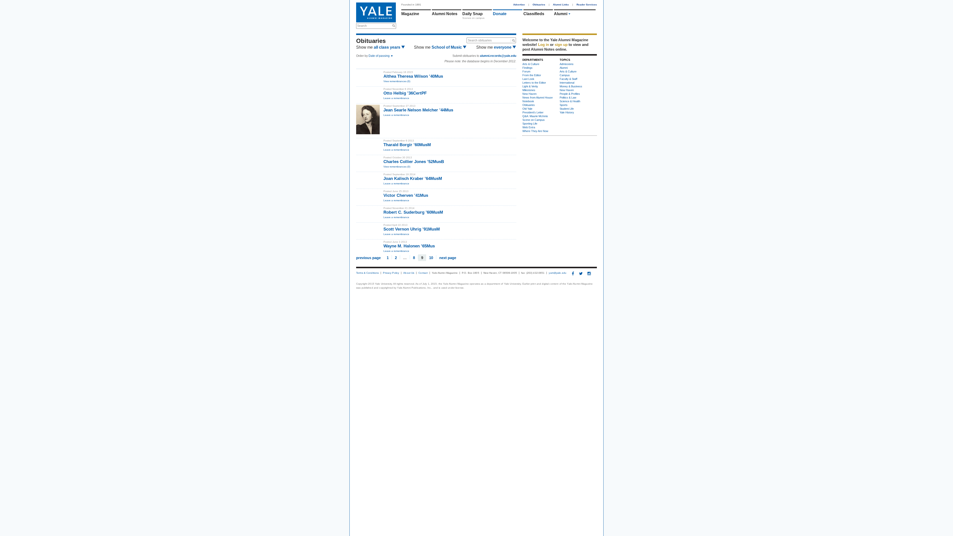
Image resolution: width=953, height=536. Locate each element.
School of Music (447, 47)
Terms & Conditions (367, 273)
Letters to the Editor (534, 82)
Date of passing (379, 56)
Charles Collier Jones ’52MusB (413, 161)
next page (447, 257)
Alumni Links (561, 4)
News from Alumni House (537, 97)
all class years (387, 47)
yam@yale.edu (557, 273)
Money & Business (571, 86)
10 (431, 257)
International (567, 82)
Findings (527, 67)
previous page (368, 257)
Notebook (528, 101)
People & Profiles (570, 93)
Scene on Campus (533, 119)
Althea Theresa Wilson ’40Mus (413, 76)
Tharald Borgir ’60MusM (407, 144)
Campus (565, 75)
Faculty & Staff (568, 78)
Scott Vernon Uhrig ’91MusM (411, 229)
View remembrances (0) (396, 81)
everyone (503, 47)
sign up (561, 44)
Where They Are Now (535, 131)
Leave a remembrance (396, 98)
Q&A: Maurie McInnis (535, 116)
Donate (500, 14)
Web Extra (528, 127)
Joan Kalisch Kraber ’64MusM (412, 178)
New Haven (529, 93)
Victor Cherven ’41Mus (405, 195)
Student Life (567, 108)
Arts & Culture (530, 64)
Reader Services (587, 4)
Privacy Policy (391, 273)
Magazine (410, 14)
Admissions (567, 64)
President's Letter (533, 112)
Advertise (519, 4)
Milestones (528, 90)
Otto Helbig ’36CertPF (405, 93)
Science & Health (570, 101)
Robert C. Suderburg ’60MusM (413, 212)
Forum (526, 71)
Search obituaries (480, 40)
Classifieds (533, 14)
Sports (564, 104)
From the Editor (531, 75)
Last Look (528, 78)
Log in (543, 44)
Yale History (567, 112)
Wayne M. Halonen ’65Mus (409, 246)
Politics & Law (568, 97)
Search (362, 26)
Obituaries (539, 4)
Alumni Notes (444, 14)
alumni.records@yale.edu (498, 56)
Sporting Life (529, 123)
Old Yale (527, 108)
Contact (423, 273)
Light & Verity (530, 86)
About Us (408, 273)
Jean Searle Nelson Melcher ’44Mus (418, 110)
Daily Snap (472, 14)
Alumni (560, 14)
